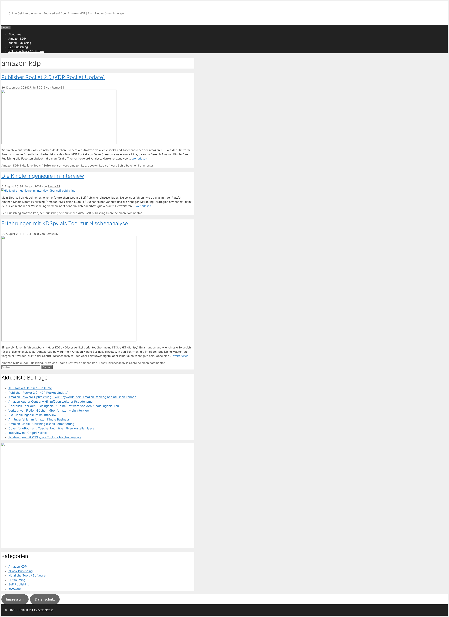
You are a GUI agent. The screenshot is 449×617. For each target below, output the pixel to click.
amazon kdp (78, 165)
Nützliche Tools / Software (26, 51)
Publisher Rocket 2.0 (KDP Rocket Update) (53, 77)
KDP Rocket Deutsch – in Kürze (30, 388)
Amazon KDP (17, 38)
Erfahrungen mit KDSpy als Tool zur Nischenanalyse (64, 223)
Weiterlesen (139, 158)
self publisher (48, 213)
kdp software (108, 165)
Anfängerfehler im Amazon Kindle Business (39, 419)
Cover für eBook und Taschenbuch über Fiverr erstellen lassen (52, 428)
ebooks (93, 165)
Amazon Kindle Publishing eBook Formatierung (41, 424)
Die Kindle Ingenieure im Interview (42, 176)
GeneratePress (43, 610)
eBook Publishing (19, 43)
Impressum (15, 599)
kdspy (103, 363)
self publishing (95, 213)
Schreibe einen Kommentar (135, 165)
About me (14, 34)
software (63, 165)
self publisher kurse (72, 213)
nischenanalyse (118, 363)
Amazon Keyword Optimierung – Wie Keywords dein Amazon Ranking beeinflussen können (72, 397)
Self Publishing (18, 47)
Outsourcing (16, 580)
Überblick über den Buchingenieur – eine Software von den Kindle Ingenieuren (63, 406)
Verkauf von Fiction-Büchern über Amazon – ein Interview (48, 410)
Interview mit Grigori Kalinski (28, 433)
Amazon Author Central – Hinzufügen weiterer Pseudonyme (50, 401)
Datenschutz (45, 599)
